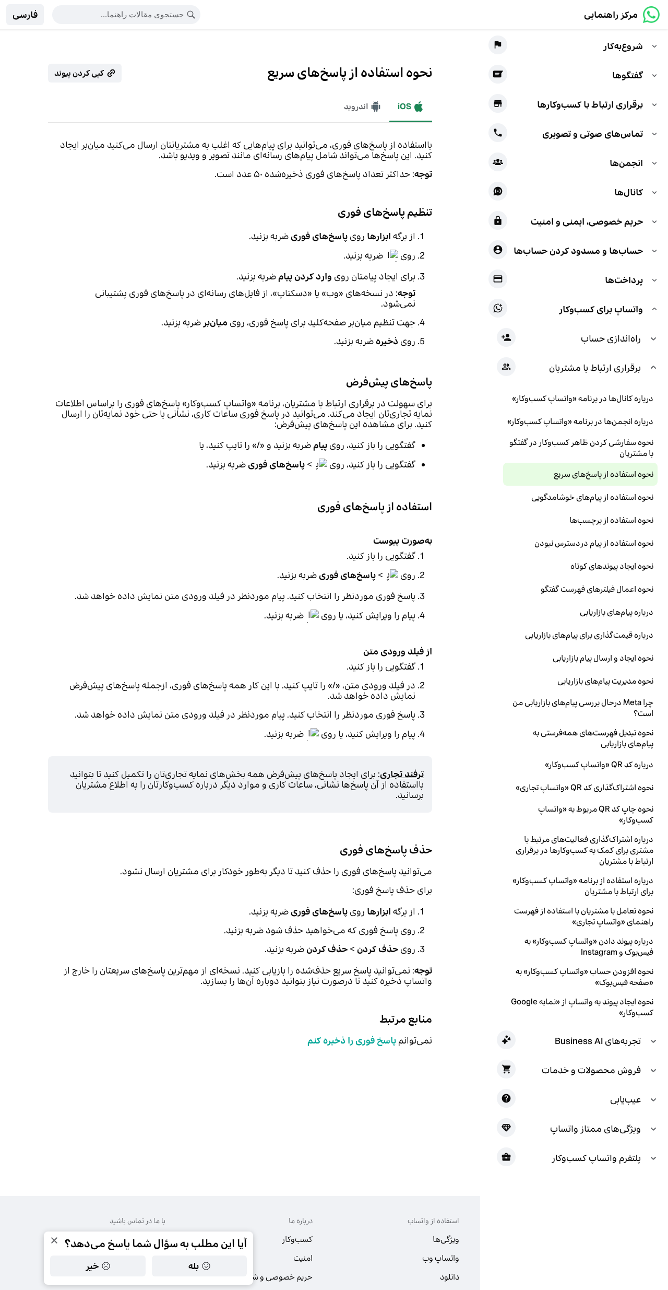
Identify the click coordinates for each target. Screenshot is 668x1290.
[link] (622, 14)
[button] (25, 14)
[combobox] (119, 14)
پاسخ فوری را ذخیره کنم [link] (351, 1040)
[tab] (362, 106)
